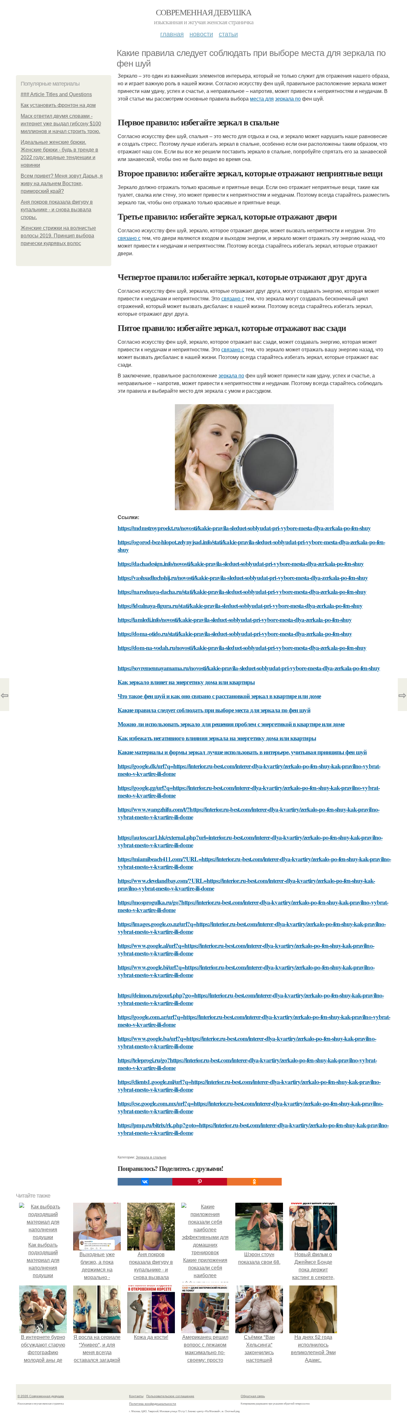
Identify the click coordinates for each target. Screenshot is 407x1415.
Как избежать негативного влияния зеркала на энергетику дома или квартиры (217, 738)
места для (262, 98)
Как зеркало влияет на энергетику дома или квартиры (186, 682)
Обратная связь (253, 1396)
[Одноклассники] (254, 1182)
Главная (172, 33)
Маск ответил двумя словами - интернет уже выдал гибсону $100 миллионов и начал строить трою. (61, 123)
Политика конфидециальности (152, 1403)
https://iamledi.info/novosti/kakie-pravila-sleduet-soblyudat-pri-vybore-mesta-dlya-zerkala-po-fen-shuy (235, 619)
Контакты (136, 1396)
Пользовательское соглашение (170, 1396)
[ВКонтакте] (145, 1182)
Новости (201, 33)
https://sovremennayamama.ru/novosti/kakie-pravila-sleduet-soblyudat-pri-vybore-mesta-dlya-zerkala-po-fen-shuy (249, 668)
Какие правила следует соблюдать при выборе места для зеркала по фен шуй (214, 710)
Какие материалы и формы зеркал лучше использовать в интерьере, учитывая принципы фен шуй (242, 752)
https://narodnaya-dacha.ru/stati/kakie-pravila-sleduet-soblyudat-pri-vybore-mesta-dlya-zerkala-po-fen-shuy (242, 591)
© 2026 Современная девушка (40, 1396)
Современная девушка (204, 12)
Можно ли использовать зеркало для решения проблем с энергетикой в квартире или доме (231, 724)
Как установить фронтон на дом (58, 105)
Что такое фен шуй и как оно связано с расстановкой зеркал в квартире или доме (219, 696)
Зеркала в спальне (151, 1156)
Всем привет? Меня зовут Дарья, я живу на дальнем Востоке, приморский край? (62, 183)
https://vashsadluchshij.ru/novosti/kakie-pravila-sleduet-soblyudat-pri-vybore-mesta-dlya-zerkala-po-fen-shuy (243, 577)
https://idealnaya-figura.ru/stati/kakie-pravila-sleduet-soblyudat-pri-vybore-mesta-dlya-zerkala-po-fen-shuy (240, 605)
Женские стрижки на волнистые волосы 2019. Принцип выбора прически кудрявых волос (58, 235)
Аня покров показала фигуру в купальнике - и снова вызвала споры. (57, 209)
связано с (129, 238)
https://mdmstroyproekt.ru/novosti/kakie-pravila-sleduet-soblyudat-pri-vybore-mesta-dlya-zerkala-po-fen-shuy (244, 528)
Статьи (228, 33)
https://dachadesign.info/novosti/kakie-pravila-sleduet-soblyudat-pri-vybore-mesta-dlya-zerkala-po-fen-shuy (241, 563)
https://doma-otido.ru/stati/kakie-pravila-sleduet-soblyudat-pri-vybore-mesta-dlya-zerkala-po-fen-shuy (235, 633)
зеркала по (288, 98)
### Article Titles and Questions (56, 94)
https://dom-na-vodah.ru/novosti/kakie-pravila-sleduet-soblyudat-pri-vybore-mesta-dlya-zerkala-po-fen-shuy (242, 647)
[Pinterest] (199, 1182)
